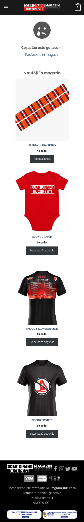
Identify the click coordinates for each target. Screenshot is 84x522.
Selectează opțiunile (42, 250)
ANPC (37, 503)
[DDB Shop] (42, 7)
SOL (48, 503)
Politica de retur (42, 498)
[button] (5, 7)
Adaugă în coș (42, 158)
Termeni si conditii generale (42, 493)
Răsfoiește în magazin (42, 55)
